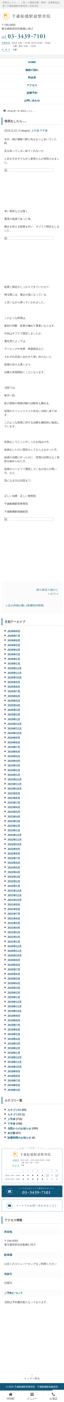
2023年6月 (14, 807)
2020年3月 (14, 987)
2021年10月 (15, 900)
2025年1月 (14, 719)
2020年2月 (14, 992)
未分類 (11, 1133)
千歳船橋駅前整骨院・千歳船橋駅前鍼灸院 (36, 1386)
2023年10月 (15, 788)
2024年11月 (15, 728)
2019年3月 (14, 1043)
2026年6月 (14, 640)
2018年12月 (15, 1057)
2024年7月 (14, 747)
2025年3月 (14, 710)
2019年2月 (14, 1048)
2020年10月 (15, 955)
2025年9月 (14, 682)
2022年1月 (14, 886)
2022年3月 (14, 876)
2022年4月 (14, 872)
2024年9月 (14, 737)
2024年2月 (14, 770)
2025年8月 (14, 686)
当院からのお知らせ (19, 1128)
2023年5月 (14, 811)
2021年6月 (14, 918)
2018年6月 (14, 1085)
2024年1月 (14, 774)
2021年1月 (14, 941)
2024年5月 (14, 756)
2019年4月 (14, 1039)
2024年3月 (14, 765)
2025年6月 (14, 696)
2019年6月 (14, 1029)
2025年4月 (14, 705)
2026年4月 (14, 649)
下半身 (44, 130)
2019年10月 (15, 1011)
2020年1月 (14, 997)
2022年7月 (14, 858)
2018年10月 (15, 1066)
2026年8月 (14, 631)
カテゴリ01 (14, 1109)
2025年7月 (14, 691)
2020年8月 (14, 964)
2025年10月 (15, 677)
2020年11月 (15, 951)
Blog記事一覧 (14, 111)
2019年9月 (14, 1015)
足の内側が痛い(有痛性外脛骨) (26, 605)
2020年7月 (14, 969)
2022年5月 (14, 867)
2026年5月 (14, 645)
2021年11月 (15, 895)
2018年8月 (14, 1076)
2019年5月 (14, 1034)
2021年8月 (14, 909)
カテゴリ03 (14, 1114)
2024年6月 (14, 751)
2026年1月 (14, 663)
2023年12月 (15, 779)
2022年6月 (14, 862)
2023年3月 (14, 821)
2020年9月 (14, 960)
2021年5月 (14, 923)
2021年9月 (14, 904)
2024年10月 (15, 733)
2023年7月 (14, 802)
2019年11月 (15, 1006)
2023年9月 (14, 793)
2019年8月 (14, 1020)
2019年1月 (14, 1052)
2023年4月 (14, 816)
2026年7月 (14, 635)
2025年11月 (15, 673)
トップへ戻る (32, 1378)
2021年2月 (14, 937)
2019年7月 (14, 1025)
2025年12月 (15, 668)
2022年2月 (14, 881)
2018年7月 (14, 1080)
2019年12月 (15, 1001)
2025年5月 (14, 700)
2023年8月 (14, 798)
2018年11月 (15, 1062)
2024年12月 (15, 724)
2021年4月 (14, 927)
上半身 (35, 130)
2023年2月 (14, 825)
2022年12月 (15, 835)
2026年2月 (14, 659)
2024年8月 (14, 742)
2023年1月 (14, 830)
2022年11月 (15, 839)
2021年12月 (15, 890)
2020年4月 (14, 983)
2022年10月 (15, 844)
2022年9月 (14, 849)
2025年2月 (14, 714)
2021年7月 (14, 913)
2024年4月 (14, 761)
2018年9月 (14, 1071)
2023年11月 (15, 784)
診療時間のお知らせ (19, 1137)
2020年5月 (14, 978)
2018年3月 (14, 1090)
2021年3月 (14, 932)
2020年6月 (14, 974)
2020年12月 (15, 946)
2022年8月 (14, 853)
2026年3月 (14, 654)
